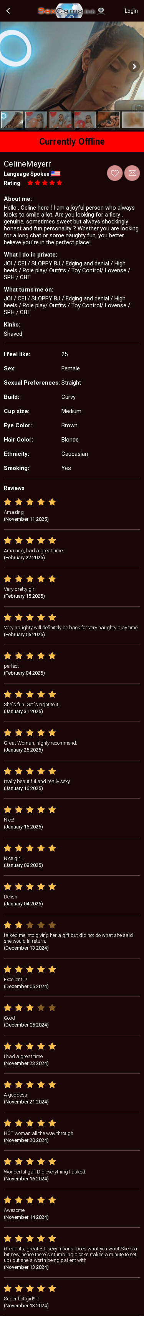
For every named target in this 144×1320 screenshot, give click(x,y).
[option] (12, 120)
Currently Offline (72, 142)
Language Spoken (27, 174)
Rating (12, 183)
